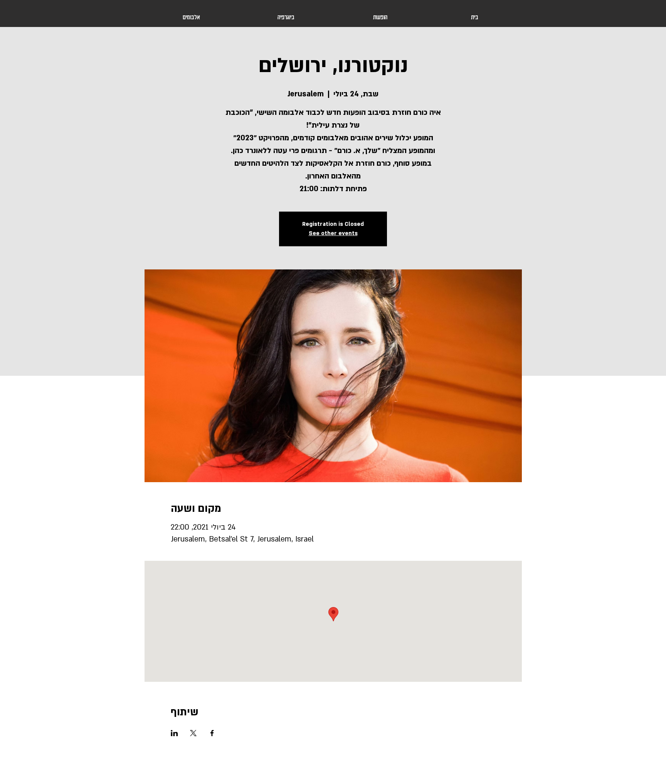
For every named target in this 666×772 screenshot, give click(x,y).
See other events (333, 233)
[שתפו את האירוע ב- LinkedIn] (174, 733)
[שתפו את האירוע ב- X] (193, 733)
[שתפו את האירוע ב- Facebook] (212, 733)
